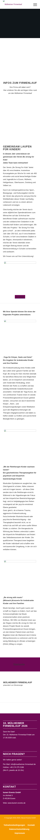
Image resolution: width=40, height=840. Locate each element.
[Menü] (34, 4)
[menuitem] (34, 4)
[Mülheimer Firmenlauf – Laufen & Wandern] (14, 4)
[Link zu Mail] (23, 821)
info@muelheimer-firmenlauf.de (23, 764)
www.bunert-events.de (16, 803)
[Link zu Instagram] (20, 821)
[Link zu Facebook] (16, 821)
